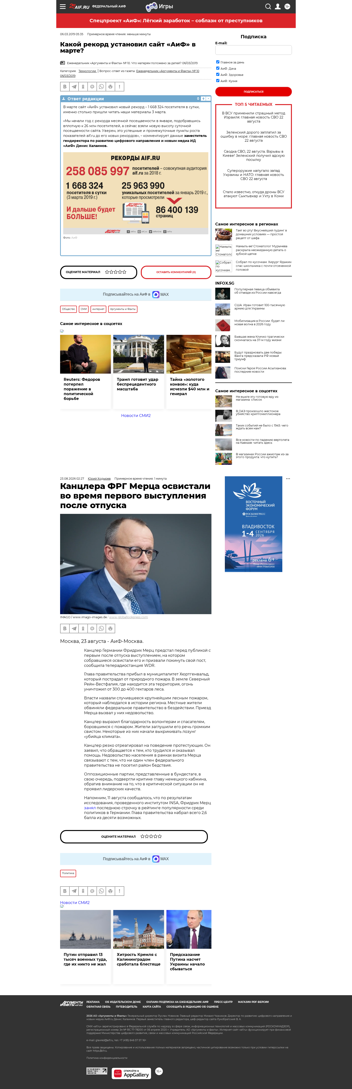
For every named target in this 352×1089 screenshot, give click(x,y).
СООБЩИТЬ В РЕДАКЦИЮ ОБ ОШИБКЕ (192, 1006)
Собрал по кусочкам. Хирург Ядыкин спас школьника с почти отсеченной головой (263, 265)
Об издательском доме (123, 1002)
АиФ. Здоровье (232, 75)
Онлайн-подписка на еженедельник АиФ (177, 1002)
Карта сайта (152, 1006)
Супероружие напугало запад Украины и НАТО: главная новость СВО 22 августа (253, 175)
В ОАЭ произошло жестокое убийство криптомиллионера (258, 412)
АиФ (74, 237)
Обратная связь (98, 1006)
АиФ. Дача (228, 68)
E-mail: (221, 43)
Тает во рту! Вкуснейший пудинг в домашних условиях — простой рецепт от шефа (261, 234)
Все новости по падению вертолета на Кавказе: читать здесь (262, 441)
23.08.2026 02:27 (72, 478)
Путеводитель (126, 1006)
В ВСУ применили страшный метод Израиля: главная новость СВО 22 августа (253, 117)
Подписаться (253, 91)
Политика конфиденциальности (106, 1058)
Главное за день (232, 62)
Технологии (88, 71)
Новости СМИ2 (136, 415)
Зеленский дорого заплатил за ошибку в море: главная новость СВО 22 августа (254, 136)
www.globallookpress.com (128, 617)
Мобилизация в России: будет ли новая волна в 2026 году (259, 322)
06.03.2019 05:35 (71, 34)
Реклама (93, 1002)
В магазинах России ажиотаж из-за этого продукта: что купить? (262, 456)
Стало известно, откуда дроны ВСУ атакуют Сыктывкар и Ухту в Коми (253, 194)
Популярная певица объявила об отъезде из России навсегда (257, 291)
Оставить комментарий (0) (176, 272)
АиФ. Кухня (229, 81)
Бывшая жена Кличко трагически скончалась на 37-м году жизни (259, 338)
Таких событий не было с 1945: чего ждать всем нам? (262, 427)
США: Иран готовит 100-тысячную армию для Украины (259, 306)
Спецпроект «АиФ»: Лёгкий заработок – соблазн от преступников (176, 20)
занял (90, 808)
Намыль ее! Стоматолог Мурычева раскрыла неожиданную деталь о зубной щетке (261, 250)
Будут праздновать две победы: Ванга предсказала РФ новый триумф (258, 356)
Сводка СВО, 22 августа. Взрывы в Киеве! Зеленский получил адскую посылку (254, 156)
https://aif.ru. (100, 1050)
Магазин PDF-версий (253, 1002)
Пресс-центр (223, 1002)
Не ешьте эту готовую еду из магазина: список (257, 398)
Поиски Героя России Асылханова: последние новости (260, 370)
